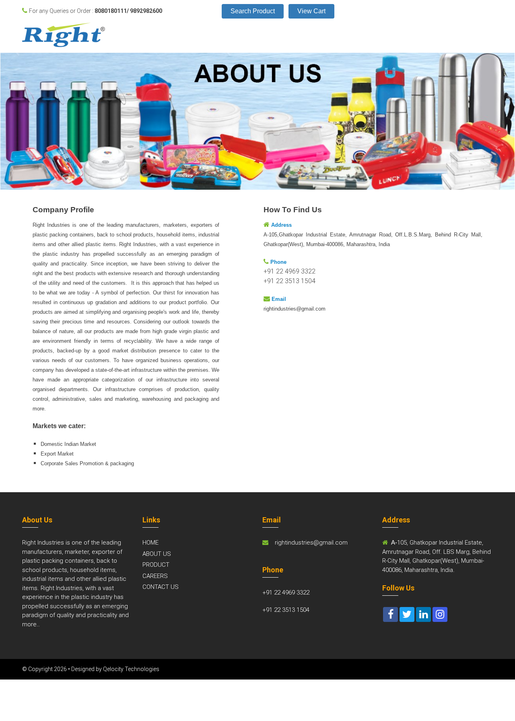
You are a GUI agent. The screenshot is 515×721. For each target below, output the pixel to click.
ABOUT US (156, 553)
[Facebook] (390, 614)
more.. (31, 624)
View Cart (311, 11)
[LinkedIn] (423, 614)
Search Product (253, 11)
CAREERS (155, 576)
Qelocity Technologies (131, 669)
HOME (150, 542)
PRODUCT (155, 564)
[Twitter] (407, 614)
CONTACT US (160, 586)
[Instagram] (440, 614)
